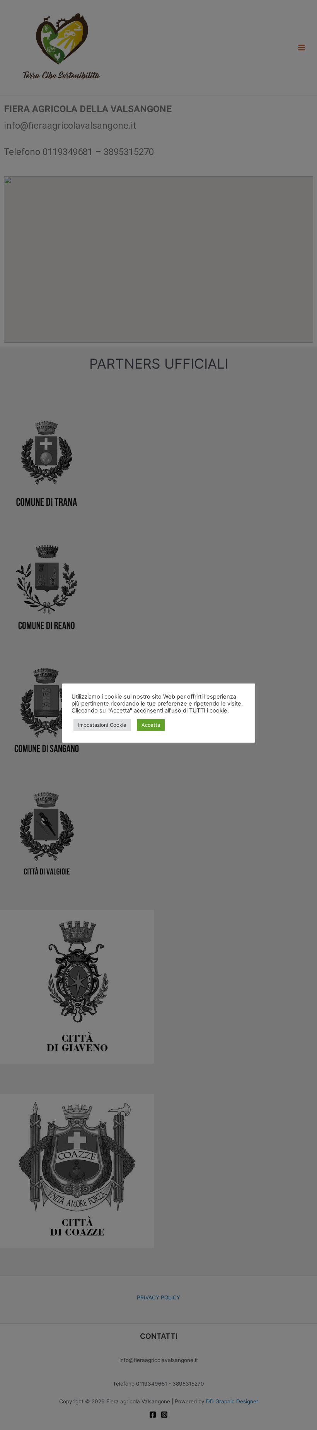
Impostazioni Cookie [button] (102, 725)
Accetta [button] (150, 725)
